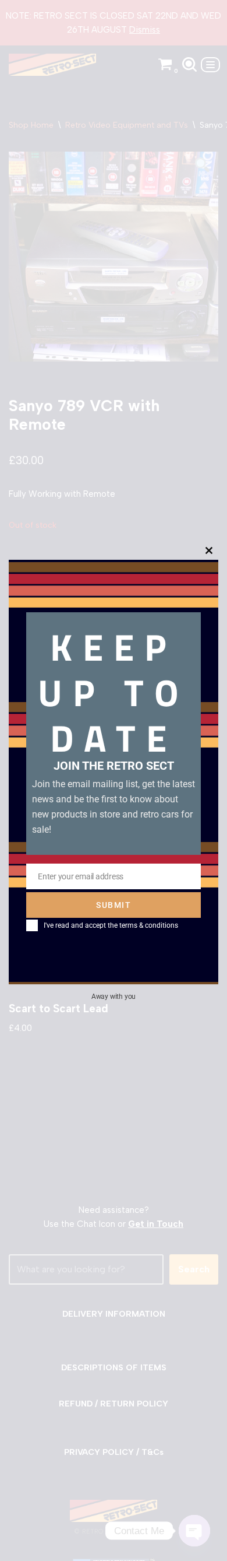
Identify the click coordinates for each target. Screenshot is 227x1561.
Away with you (113, 996)
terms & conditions (148, 925)
